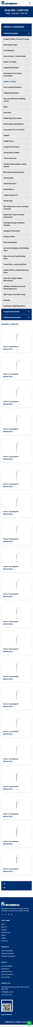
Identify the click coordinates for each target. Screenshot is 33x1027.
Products (4, 930)
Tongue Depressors (11, 195)
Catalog (3, 938)
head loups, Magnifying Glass (14, 306)
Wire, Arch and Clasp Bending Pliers (14, 257)
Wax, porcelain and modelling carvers (14, 100)
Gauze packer (9, 178)
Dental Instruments (7, 951)
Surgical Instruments (7, 953)
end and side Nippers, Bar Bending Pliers (16, 249)
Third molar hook (10, 158)
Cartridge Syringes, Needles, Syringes (14, 224)
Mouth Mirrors (9, 189)
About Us (4, 927)
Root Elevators (9, 50)
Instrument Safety (6, 971)
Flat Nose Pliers (9, 237)
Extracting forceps (10, 45)
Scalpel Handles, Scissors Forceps (16, 39)
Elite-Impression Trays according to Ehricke (16, 208)
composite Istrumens (11, 147)
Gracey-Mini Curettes (11, 153)
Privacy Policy (5, 977)
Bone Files (7, 112)
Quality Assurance (6, 966)
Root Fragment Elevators (13, 87)
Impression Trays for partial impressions (14, 216)
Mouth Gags (8, 201)
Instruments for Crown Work (14, 130)
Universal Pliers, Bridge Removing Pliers (16, 271)
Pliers (6, 107)
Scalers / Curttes (10, 81)
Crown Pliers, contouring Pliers (15, 264)
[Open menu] (30, 3)
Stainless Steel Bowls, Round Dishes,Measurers (14, 287)
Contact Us (4, 941)
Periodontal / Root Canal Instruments (13, 74)
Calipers (7, 135)
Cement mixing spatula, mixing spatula (15, 165)
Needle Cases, (9, 141)
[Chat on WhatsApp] (29, 1023)
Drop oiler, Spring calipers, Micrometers (13, 279)
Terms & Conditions (7, 974)
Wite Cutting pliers (10, 242)
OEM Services (5, 932)
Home (8, 13)
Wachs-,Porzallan (10, 62)
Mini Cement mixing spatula (14, 172)
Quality (3, 935)
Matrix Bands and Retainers (14, 124)
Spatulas (7, 300)
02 (4, 888)
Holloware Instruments (8, 956)
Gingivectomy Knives (11, 68)
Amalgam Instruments (12, 231)
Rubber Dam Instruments (13, 118)
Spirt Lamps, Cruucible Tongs (14, 294)
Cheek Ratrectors (10, 184)
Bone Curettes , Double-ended (15, 56)
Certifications (5, 969)
